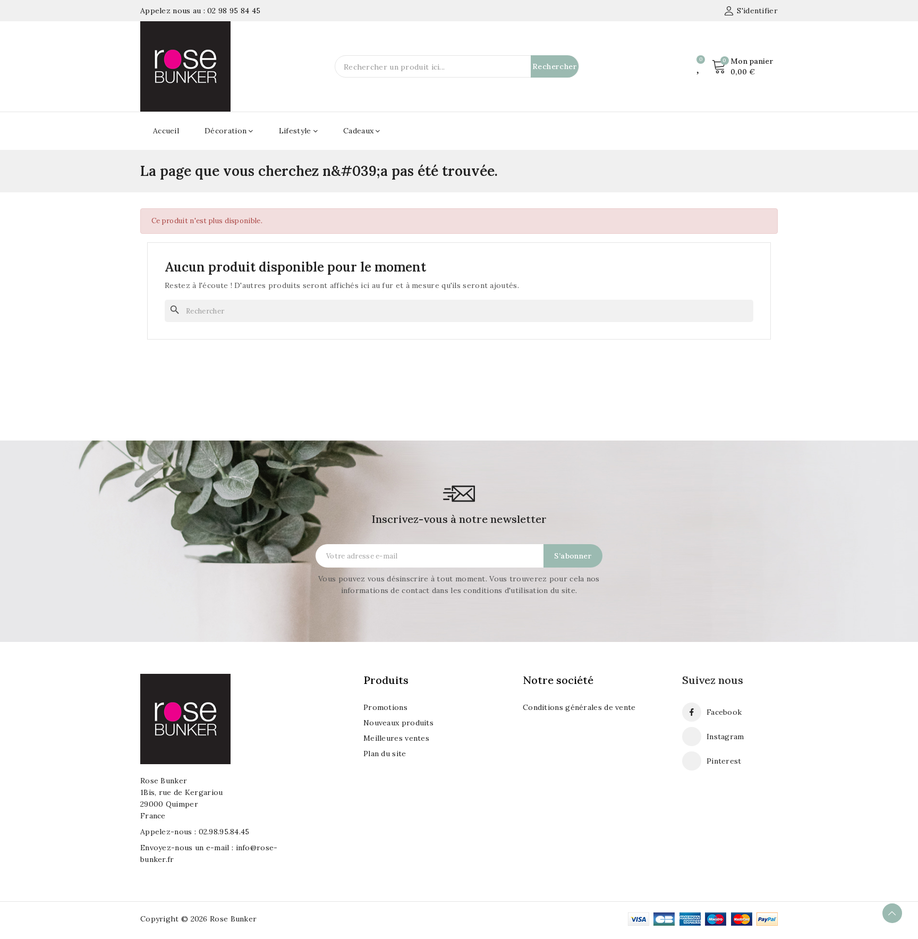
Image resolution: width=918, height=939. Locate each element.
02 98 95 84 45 (233, 10)
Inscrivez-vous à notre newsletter (459, 519)
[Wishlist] (698, 66)
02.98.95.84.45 (224, 831)
